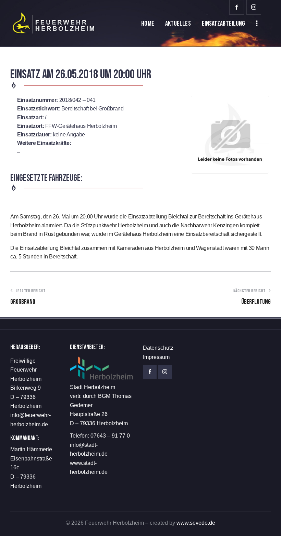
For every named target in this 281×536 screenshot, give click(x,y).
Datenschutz (158, 348)
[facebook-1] (236, 7)
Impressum (156, 357)
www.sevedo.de (195, 523)
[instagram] (253, 7)
